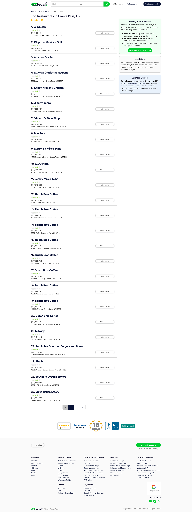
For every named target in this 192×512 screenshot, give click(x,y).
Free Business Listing (148, 445)
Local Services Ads (91, 475)
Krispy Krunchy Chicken (49, 87)
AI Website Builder (64, 480)
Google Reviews (90, 488)
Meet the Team (36, 463)
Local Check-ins (63, 478)
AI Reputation (63, 473)
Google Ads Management (93, 473)
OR (39, 11)
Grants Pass (47, 11)
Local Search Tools (144, 461)
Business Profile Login (118, 463)
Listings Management (66, 463)
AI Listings (61, 468)
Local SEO (87, 463)
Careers (34, 466)
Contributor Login (117, 461)
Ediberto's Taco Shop (47, 118)
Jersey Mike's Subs (46, 179)
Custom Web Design (91, 466)
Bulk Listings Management (120, 468)
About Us (34, 461)
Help (33, 470)
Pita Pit (40, 361)
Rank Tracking (63, 475)
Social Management (91, 468)
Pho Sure (39, 133)
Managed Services (91, 461)
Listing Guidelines (117, 470)
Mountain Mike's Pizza (47, 148)
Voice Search (89, 495)
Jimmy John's (43, 103)
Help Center (62, 488)
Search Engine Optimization (94, 478)
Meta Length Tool (143, 468)
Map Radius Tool (143, 463)
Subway (40, 331)
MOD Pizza (42, 163)
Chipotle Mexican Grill (48, 42)
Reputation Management (93, 470)
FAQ (59, 490)
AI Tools (61, 466)
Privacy (46, 509)
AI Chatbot (88, 480)
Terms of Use (54, 509)
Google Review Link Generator (148, 470)
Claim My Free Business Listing (140, 50)
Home (33, 11)
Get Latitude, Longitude (146, 473)
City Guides (114, 475)
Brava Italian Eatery (47, 392)
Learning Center (143, 478)
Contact (34, 473)
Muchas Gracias (44, 57)
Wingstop (40, 27)
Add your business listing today (133, 83)
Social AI (61, 470)
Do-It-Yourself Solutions (67, 461)
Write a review (118, 4)
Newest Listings (116, 473)
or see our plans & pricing (148, 449)
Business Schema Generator (147, 466)
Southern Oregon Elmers (51, 376)
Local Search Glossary (145, 475)
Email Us (39, 445)
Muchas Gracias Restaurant (51, 72)
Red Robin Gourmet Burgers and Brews (60, 346)
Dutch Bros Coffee (46, 194)
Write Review (105, 33)
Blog (33, 475)
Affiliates (34, 468)
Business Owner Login (66, 493)
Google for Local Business (94, 493)
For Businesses (132, 4)
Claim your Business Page (120, 466)
